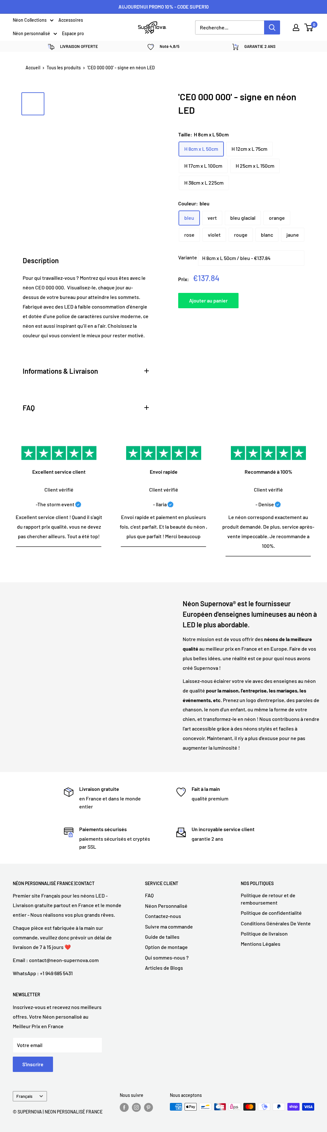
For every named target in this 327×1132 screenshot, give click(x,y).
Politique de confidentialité (271, 913)
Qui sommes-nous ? (167, 957)
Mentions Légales (260, 944)
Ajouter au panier (208, 300)
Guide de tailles (162, 937)
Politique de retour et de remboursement (268, 898)
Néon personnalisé (31, 34)
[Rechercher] (272, 27)
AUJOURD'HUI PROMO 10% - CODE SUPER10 (163, 7)
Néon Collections (30, 20)
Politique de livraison (264, 933)
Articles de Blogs (164, 968)
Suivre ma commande (169, 926)
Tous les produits (64, 67)
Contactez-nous (163, 916)
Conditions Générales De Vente (276, 923)
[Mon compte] (296, 27)
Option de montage (166, 947)
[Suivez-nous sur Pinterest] (148, 1107)
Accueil (33, 67)
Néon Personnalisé (166, 906)
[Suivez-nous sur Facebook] (124, 1107)
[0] (309, 27)
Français (24, 1096)
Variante (187, 257)
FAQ (149, 895)
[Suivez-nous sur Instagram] (136, 1107)
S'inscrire (32, 1064)
